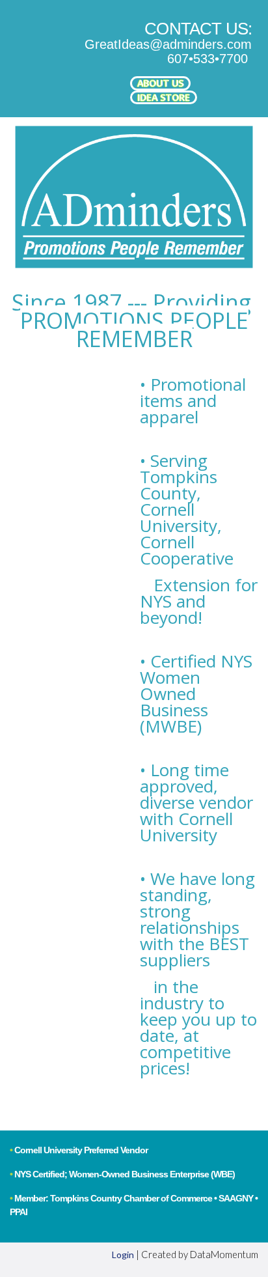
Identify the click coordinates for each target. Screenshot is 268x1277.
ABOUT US (160, 83)
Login (123, 1254)
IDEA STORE (163, 97)
